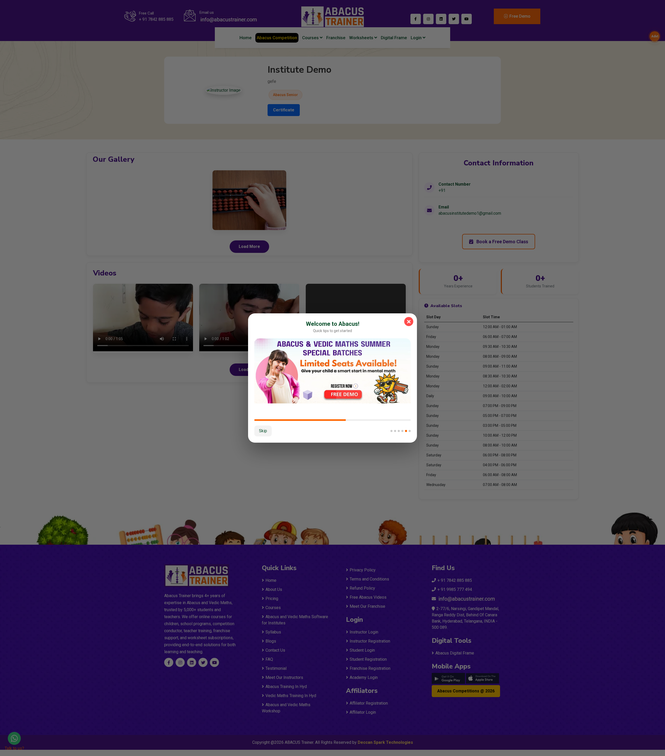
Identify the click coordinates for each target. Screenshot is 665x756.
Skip (263, 430)
